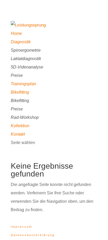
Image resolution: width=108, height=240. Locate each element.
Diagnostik (21, 42)
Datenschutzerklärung (33, 235)
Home (16, 33)
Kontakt (18, 134)
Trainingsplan (23, 84)
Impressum (21, 226)
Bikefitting (20, 92)
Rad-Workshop (25, 117)
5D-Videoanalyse (27, 67)
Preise (17, 75)
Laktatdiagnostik (26, 58)
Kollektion (20, 126)
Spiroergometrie (26, 50)
